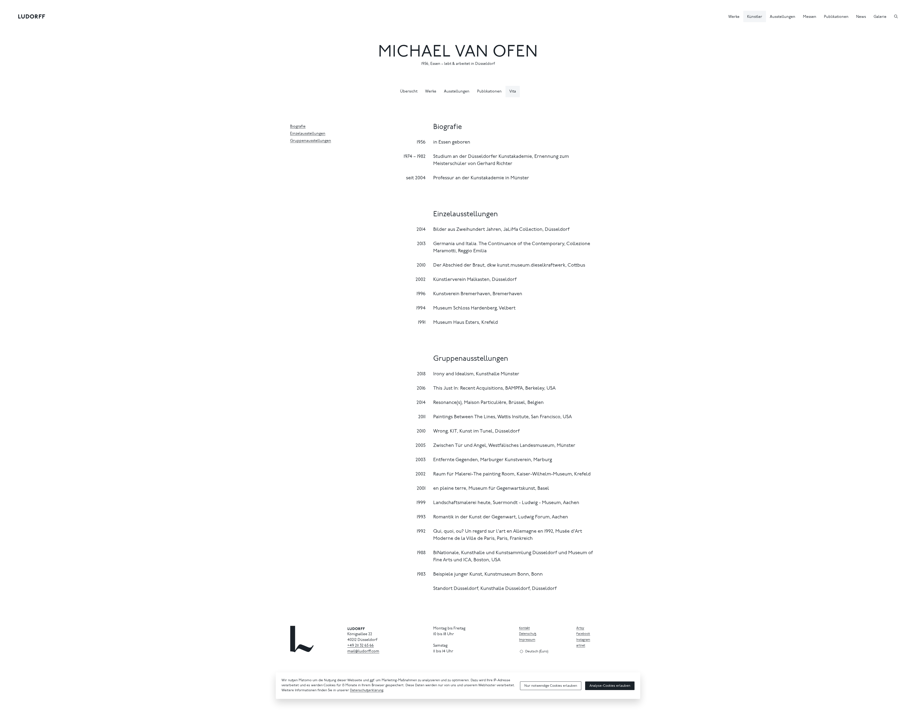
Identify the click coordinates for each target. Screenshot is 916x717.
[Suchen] (896, 16)
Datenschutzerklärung (366, 690)
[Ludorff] (31, 16)
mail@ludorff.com (363, 651)
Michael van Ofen (458, 53)
